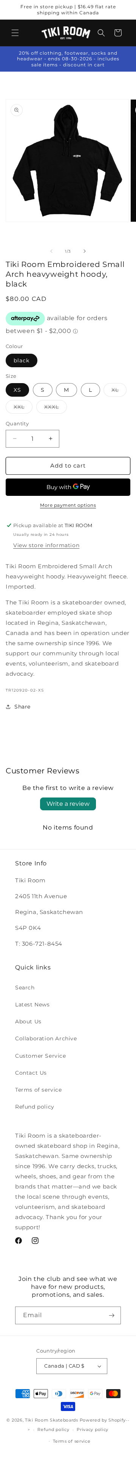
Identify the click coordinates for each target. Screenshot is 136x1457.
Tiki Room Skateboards (51, 1420)
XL (119, 391)
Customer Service (40, 1055)
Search (25, 987)
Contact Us (31, 1072)
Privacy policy (92, 1429)
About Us (28, 1021)
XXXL (55, 408)
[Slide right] (84, 251)
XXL (23, 408)
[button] (15, 33)
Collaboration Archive (46, 1038)
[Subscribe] (111, 1316)
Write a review (68, 803)
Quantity (17, 423)
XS (17, 389)
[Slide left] (51, 251)
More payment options (68, 505)
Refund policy (34, 1106)
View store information (46, 545)
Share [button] (22, 706)
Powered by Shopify (103, 1420)
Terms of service (38, 1089)
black (21, 360)
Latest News (32, 1004)
